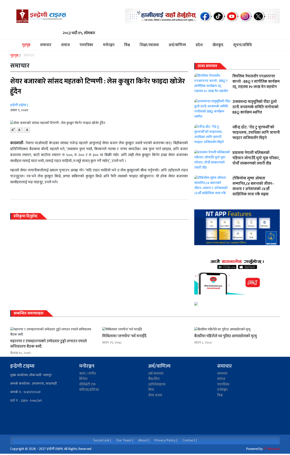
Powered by (263, 449)
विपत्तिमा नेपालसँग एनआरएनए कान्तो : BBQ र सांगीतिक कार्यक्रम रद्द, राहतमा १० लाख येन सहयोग (256, 81)
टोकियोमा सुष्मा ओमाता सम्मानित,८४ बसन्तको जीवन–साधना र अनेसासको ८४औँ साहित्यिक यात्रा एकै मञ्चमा (253, 186)
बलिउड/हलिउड (89, 390)
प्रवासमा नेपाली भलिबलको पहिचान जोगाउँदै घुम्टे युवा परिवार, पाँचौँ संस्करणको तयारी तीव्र (256, 158)
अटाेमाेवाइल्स (156, 384)
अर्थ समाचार (155, 374)
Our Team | (124, 440)
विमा (151, 390)
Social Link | (102, 440)
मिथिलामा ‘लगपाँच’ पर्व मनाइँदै (124, 336)
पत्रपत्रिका (86, 45)
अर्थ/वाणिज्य (177, 45)
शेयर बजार (155, 395)
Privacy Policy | (166, 440)
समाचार (45, 45)
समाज (65, 45)
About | (143, 440)
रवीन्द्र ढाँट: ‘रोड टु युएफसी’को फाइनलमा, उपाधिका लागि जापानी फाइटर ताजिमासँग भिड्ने (256, 132)
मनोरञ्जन (108, 45)
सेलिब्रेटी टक (87, 384)
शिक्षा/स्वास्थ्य (149, 45)
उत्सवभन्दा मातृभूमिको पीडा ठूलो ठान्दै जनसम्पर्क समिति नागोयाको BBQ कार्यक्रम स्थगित (255, 107)
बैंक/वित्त (154, 379)
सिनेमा (83, 379)
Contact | (189, 440)
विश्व (127, 45)
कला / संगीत (87, 374)
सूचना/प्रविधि (242, 45)
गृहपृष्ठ (28, 45)
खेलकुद (218, 45)
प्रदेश (199, 45)
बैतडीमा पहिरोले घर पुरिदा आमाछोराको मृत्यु (225, 336)
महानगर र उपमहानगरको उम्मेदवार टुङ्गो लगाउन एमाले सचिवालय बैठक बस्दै (48, 344)
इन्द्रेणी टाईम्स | (19, 105)
